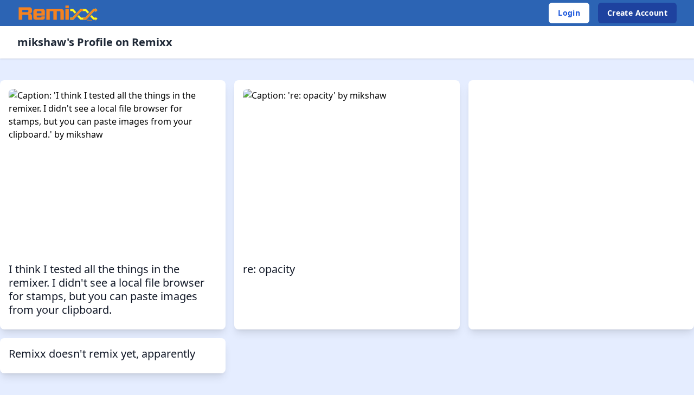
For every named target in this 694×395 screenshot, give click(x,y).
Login (569, 13)
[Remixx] (58, 13)
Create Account (637, 13)
